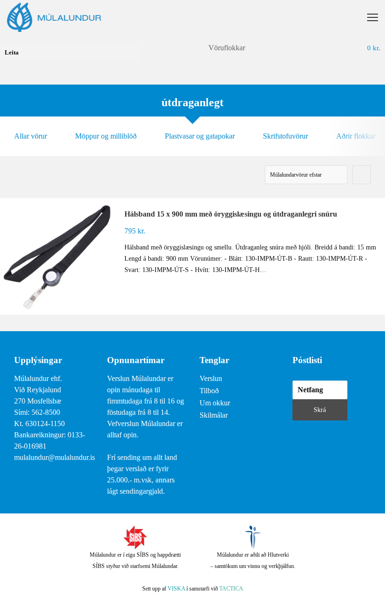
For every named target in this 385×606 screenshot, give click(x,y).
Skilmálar (214, 415)
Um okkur (215, 403)
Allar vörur (30, 136)
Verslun (211, 378)
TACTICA (231, 588)
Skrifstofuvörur (285, 136)
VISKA (176, 588)
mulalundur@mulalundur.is (54, 457)
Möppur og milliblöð (106, 136)
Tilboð (209, 391)
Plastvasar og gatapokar (200, 136)
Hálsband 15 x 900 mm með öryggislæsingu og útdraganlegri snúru (230, 214)
